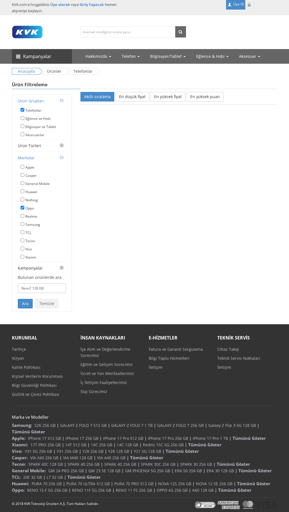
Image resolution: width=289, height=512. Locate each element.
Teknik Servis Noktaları (238, 358)
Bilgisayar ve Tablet (40, 126)
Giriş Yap (250, 5)
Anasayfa (26, 71)
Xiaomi (30, 257)
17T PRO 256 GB (45, 444)
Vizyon (18, 358)
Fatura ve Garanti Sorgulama (176, 349)
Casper (31, 175)
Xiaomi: (20, 444)
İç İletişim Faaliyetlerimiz (103, 382)
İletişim (156, 367)
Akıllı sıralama (97, 96)
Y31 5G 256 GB (38, 451)
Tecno (30, 241)
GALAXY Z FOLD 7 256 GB (180, 425)
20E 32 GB (32, 477)
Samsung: (22, 425)
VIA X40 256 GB (44, 457)
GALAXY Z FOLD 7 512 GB (83, 425)
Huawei (31, 191)
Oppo (29, 208)
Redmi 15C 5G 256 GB (163, 444)
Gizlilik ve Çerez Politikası (35, 394)
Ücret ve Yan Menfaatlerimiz (107, 373)
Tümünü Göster (28, 431)
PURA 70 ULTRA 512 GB (88, 483)
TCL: (16, 477)
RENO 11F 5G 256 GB (91, 490)
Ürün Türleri (29, 145)
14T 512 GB (75, 444)
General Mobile (37, 183)
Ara (25, 303)
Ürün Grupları (31, 100)
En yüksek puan (205, 96)
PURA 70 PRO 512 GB (134, 483)
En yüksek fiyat (168, 96)
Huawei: (20, 483)
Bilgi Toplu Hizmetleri (169, 358)
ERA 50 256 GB (188, 470)
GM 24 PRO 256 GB (66, 470)
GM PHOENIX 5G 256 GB (147, 470)
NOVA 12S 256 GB (174, 483)
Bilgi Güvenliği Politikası (34, 385)
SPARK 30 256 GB (196, 464)
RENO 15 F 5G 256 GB (47, 490)
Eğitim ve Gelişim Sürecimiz (106, 364)
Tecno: (19, 464)
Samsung (32, 224)
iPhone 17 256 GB (81, 438)
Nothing (31, 200)
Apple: (18, 438)
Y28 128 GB (118, 451)
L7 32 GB (55, 477)
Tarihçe (19, 349)
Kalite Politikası (26, 367)
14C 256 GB (101, 444)
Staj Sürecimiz (93, 391)
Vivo (28, 249)
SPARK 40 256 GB (83, 464)
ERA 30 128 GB (220, 470)
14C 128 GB (127, 444)
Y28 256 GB (93, 451)
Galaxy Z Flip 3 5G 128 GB (232, 425)
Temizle (47, 303)
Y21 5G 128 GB (147, 451)
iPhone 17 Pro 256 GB (168, 438)
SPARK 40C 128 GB (45, 464)
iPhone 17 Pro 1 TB (210, 438)
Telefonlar (33, 110)
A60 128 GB (203, 490)
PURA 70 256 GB (47, 483)
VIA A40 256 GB (111, 457)
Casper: (20, 457)
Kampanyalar (30, 268)
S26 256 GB (45, 425)
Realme (31, 216)
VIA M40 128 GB (78, 457)
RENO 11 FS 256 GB (134, 490)
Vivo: (17, 451)
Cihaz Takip (228, 349)
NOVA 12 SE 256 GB (214, 483)
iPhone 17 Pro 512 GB (123, 438)
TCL (28, 232)
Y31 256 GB (67, 451)
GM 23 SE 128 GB (104, 470)
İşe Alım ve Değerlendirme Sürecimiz (105, 352)
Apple (29, 167)
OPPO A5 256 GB (172, 490)
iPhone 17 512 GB (44, 438)
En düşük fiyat (132, 96)
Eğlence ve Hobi (38, 118)
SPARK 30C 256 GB (158, 464)
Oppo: (18, 490)
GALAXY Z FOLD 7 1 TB (132, 425)
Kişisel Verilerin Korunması (37, 376)
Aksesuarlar (34, 135)
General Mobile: (29, 470)
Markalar (26, 157)
